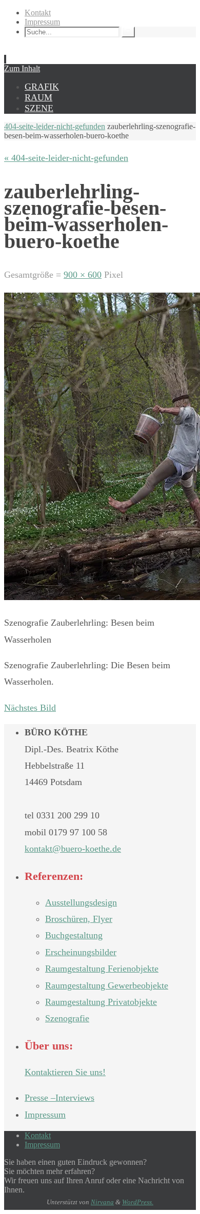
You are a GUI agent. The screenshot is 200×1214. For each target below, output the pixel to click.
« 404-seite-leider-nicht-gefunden (66, 158)
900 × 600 (83, 275)
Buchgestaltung (74, 935)
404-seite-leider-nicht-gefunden (54, 126)
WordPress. (137, 1202)
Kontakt (38, 12)
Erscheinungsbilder (80, 952)
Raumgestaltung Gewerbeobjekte (106, 985)
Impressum (42, 21)
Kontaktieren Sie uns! (65, 1072)
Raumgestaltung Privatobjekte (101, 1002)
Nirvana (102, 1202)
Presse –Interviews (59, 1098)
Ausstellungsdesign (81, 902)
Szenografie (67, 1018)
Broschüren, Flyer (78, 919)
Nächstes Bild (30, 708)
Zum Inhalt (22, 68)
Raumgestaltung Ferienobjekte (101, 968)
